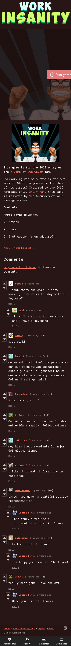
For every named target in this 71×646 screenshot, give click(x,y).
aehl (21, 310)
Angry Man (37, 191)
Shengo (19, 283)
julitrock (21, 440)
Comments (61, 643)
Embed (50, 628)
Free (22, 632)
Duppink (19, 356)
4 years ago (33, 310)
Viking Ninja (27, 512)
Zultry (19, 335)
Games (7, 632)
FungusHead (21, 394)
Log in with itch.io (20, 267)
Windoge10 (21, 465)
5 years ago (32, 283)
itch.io (7, 628)
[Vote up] (4, 283)
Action (15, 632)
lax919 (19, 576)
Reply (12, 303)
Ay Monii (20, 415)
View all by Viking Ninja (23, 628)
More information (17, 247)
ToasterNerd (22, 490)
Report (41, 628)
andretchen (21, 538)
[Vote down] (4, 288)
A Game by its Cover (27, 171)
